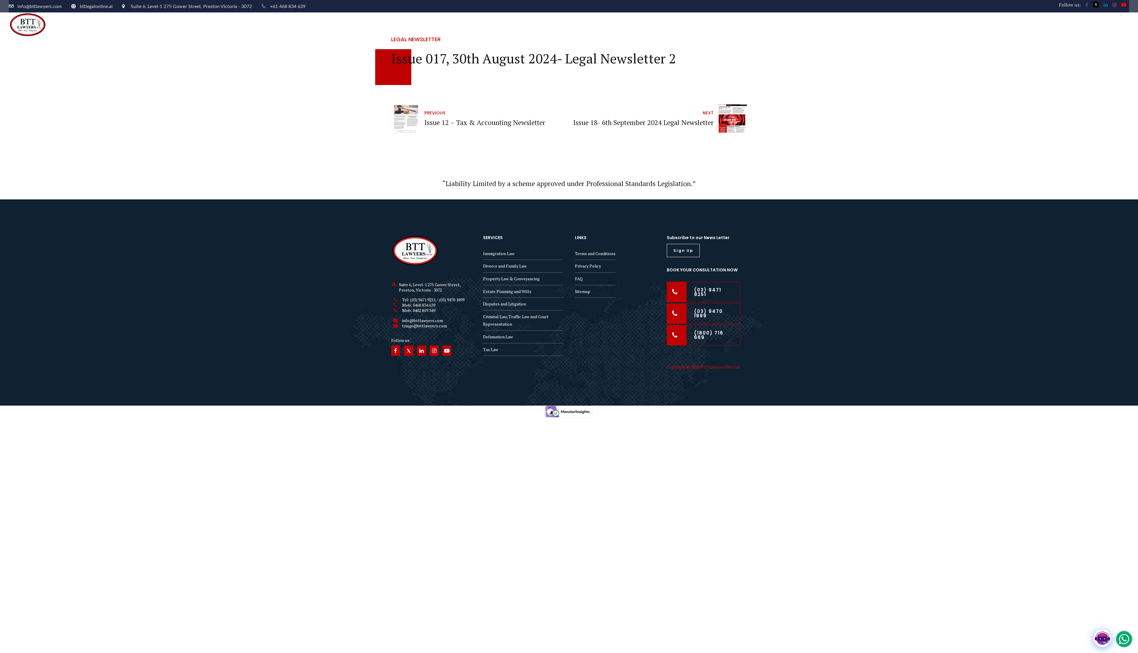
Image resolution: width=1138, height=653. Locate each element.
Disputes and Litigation (504, 304)
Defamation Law (498, 337)
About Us (970, 23)
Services (1001, 23)
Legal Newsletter (416, 39)
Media (1123, 23)
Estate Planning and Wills (507, 291)
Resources (1033, 23)
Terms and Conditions (595, 253)
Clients (1065, 23)
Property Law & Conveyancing (511, 278)
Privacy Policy (588, 266)
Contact (1094, 23)
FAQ (579, 278)
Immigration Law (498, 253)
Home (942, 23)
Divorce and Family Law (505, 266)
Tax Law (490, 349)
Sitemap (582, 291)
